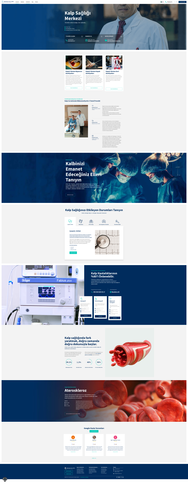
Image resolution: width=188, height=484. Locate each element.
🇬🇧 (162, 1)
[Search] (174, 1)
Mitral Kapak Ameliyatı (92, 469)
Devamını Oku (73, 451)
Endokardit (90, 473)
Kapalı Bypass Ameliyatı (80, 469)
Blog (32, 1)
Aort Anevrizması (103, 468)
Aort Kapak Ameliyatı (92, 468)
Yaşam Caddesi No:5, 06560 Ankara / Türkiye (119, 471)
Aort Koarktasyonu (104, 473)
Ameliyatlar (28, 1)
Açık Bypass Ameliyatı (80, 468)
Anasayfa (17, 1)
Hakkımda (22, 1)
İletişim (36, 1)
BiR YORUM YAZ (94, 431)
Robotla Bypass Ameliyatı (80, 473)
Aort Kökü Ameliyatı (104, 469)
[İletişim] (176, 2)
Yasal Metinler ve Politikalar (84, 477)
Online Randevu (68, 471)
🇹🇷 (161, 1)
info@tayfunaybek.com (118, 473)
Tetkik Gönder (68, 473)
